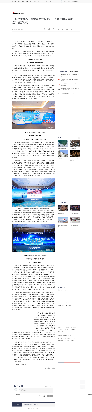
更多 (50, 1)
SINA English (61, 331)
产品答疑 (60, 329)
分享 (71, 29)
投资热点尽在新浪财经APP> (31, 404)
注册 (69, 1)
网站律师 (73, 329)
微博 (62, 29)
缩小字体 (49, 29)
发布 (50, 396)
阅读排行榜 (63, 71)
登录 (40, 396)
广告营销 (67, 327)
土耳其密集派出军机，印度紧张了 (68, 93)
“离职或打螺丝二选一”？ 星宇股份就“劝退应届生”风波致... (70, 84)
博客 (39, 1)
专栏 (46, 1)
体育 (23, 1)
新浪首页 (14, 1)
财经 (27, 1)
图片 (42, 1)
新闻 (19, 1)
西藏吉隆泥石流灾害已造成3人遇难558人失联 (70, 75)
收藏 (58, 29)
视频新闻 (63, 202)
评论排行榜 (74, 71)
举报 (44, 29)
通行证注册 (73, 327)
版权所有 (73, 340)
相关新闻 (82, 387)
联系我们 (60, 327)
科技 (35, 1)
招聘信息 (67, 329)
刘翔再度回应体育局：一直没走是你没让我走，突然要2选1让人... (70, 89)
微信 (67, 29)
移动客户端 (74, 1)
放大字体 (53, 29)
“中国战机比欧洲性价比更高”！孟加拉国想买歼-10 (70, 80)
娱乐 (31, 1)
